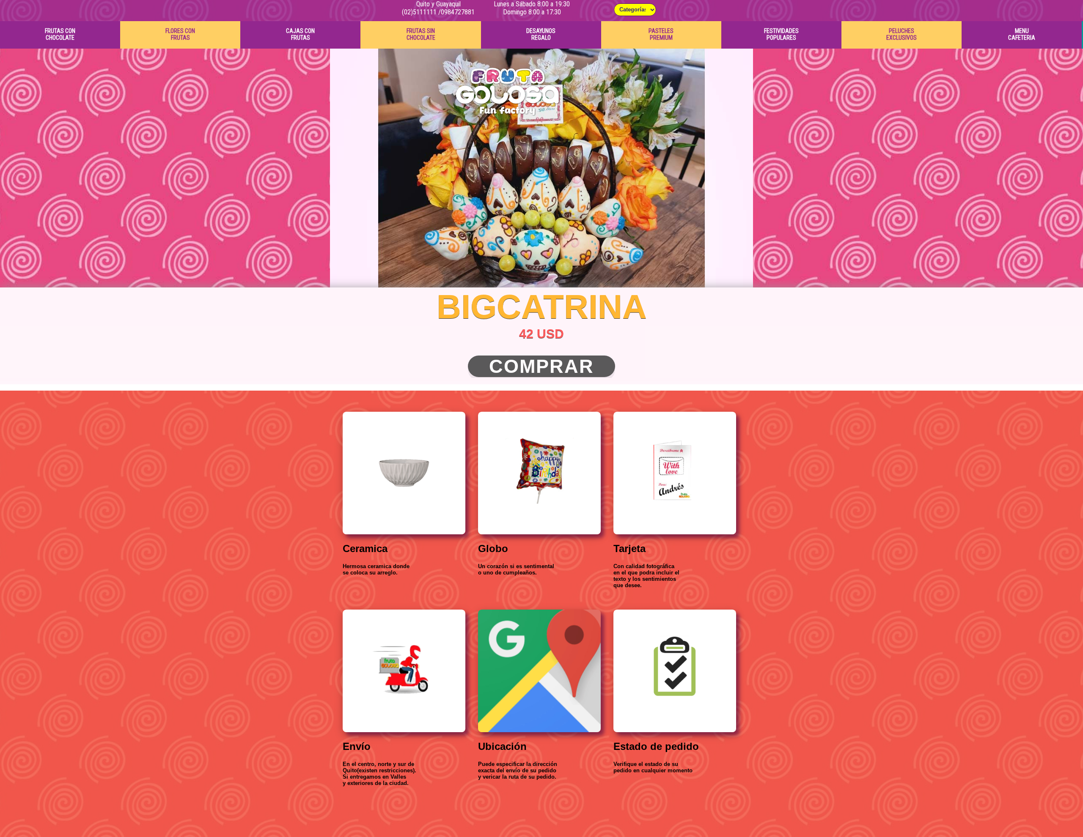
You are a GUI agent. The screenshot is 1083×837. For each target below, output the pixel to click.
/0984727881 (456, 12)
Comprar (541, 366)
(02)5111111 (419, 12)
